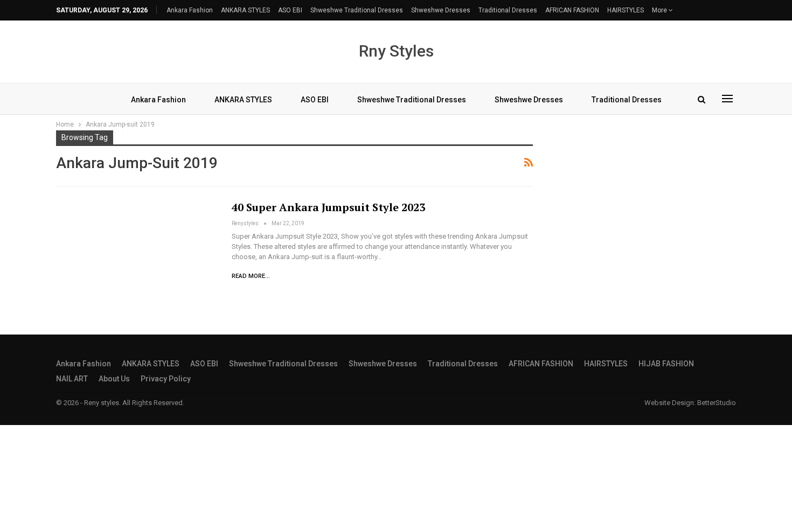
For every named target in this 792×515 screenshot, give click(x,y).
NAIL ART (72, 378)
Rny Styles (396, 50)
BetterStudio (716, 403)
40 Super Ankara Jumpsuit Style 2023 (328, 207)
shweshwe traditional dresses (356, 10)
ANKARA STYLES (245, 10)
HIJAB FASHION (666, 363)
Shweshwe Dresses (440, 10)
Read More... (251, 276)
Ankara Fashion (189, 10)
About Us (114, 378)
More (660, 10)
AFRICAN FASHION (572, 10)
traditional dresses (507, 10)
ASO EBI (290, 10)
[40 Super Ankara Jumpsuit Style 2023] (137, 252)
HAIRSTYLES (625, 10)
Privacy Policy (166, 378)
